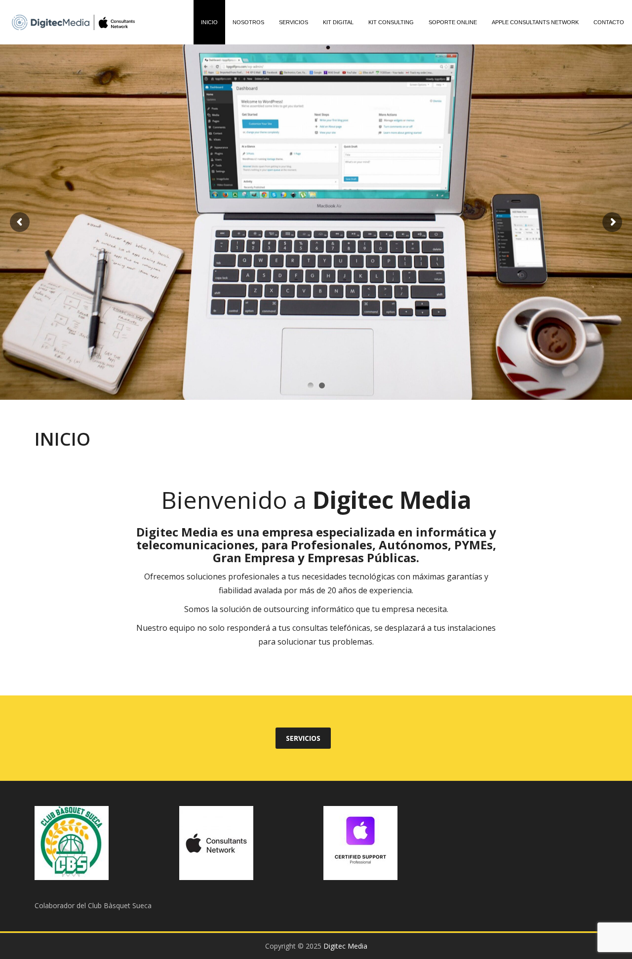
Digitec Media (345, 946)
